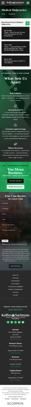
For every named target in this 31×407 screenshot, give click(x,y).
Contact (15, 295)
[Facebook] (8, 322)
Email (3, 219)
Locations (16, 292)
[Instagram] (12, 322)
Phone (4, 214)
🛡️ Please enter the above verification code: (14, 244)
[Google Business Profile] (15, 322)
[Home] (15, 3)
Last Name (5, 208)
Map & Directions (15, 339)
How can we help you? (8, 230)
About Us (15, 275)
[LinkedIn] (19, 322)
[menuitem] (7, 399)
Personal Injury (15, 281)
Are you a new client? (8, 225)
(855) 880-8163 (15, 309)
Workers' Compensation (15, 289)
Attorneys (15, 278)
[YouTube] (23, 322)
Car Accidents (15, 284)
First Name (5, 203)
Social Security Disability (15, 286)
